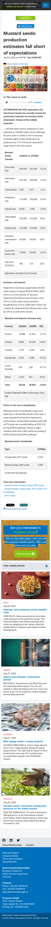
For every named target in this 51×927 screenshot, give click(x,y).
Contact (30, 845)
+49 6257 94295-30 (19, 886)
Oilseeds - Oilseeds (25, 18)
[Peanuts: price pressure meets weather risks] (25, 585)
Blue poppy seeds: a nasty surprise (23, 741)
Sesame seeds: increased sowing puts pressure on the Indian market (24, 807)
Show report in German (17, 64)
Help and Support (10, 853)
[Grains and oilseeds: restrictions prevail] (25, 653)
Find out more (24, 554)
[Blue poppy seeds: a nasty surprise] (25, 717)
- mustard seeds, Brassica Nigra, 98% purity (23, 485)
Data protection (9, 862)
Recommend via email (16, 509)
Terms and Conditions (12, 859)
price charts (10, 495)
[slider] (18, 102)
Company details (10, 856)
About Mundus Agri (12, 845)
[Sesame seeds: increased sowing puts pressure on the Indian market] (25, 781)
